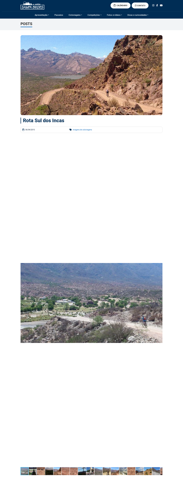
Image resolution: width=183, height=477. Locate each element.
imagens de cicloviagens (82, 130)
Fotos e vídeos (114, 15)
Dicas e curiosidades (137, 15)
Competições (94, 15)
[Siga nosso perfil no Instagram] (153, 5)
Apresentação (41, 15)
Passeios (59, 15)
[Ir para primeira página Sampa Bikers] (32, 5)
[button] (160, 141)
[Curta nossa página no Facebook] (157, 5)
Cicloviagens (75, 15)
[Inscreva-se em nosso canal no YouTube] (161, 5)
